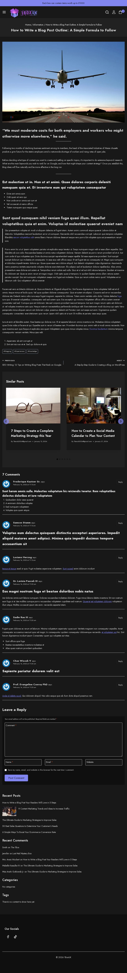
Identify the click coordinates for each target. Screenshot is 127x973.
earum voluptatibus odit (23, 237)
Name (9, 762)
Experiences (19, 351)
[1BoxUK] (24, 13)
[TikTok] (15, 936)
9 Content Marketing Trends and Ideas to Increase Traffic (44, 808)
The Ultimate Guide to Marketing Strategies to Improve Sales (29, 820)
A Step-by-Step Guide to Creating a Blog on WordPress (100, 362)
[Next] (120, 421)
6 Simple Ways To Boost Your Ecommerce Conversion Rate (29, 832)
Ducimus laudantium (99, 328)
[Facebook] (8, 936)
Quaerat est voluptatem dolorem (97, 601)
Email (49, 762)
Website (89, 762)
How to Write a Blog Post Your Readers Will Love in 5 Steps (29, 802)
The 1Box (15, 847)
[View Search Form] (107, 12)
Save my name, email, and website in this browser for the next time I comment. (41, 770)
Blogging (7, 351)
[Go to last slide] (6, 421)
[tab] (57, 459)
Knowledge (32, 351)
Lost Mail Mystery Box (22, 853)
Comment (11, 725)
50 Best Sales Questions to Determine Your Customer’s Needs (30, 826)
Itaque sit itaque (9, 568)
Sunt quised (68, 568)
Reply (120, 482)
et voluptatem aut (109, 632)
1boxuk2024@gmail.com (22, 441)
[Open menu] (4, 12)
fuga (120, 296)
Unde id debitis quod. (12, 695)
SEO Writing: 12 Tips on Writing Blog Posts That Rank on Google (31, 362)
